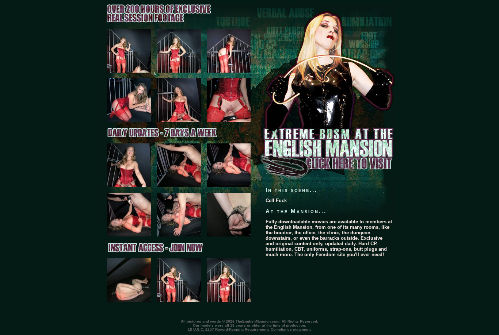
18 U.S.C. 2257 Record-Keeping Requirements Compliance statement (249, 329)
